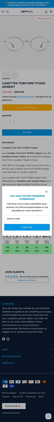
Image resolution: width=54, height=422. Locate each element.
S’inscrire (27, 227)
